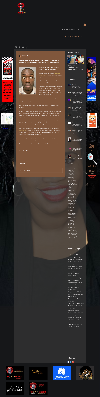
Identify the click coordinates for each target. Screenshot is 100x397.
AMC (74, 254)
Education (79, 291)
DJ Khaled (70, 287)
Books (69, 271)
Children (70, 280)
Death (75, 287)
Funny (69, 301)
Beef (69, 264)
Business (70, 275)
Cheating (79, 278)
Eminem (70, 294)
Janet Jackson (71, 319)
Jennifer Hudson (72, 324)
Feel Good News (72, 298)
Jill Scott (70, 326)
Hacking (81, 308)
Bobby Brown (79, 268)
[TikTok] (26, 47)
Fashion (75, 296)
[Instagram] (16, 47)
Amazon (70, 257)
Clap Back (80, 282)
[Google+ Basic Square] (73, 362)
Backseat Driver (79, 259)
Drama (74, 289)
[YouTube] (23, 47)
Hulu (82, 312)
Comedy (74, 284)
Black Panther (79, 266)
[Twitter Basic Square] (70, 362)
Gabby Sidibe (71, 303)
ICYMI (69, 315)
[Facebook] (19, 47)
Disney (79, 287)
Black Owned (71, 266)
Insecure (79, 315)
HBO (77, 308)
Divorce (70, 289)
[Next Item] (81, 59)
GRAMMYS (74, 301)
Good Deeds (79, 305)
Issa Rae (70, 317)
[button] (84, 24)
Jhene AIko (79, 324)
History (78, 312)
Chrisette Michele (72, 282)
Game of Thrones (80, 303)
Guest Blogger (71, 308)
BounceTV (74, 271)
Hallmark (77, 310)
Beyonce (73, 264)
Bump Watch (77, 273)
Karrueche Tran (72, 329)
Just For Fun (76, 326)
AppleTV (75, 257)
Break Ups (70, 273)
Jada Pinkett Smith (77, 317)
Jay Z (77, 319)
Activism (78, 254)
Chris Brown (76, 280)
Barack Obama (78, 261)
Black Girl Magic (80, 264)
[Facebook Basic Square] (68, 362)
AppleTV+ (80, 257)
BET (74, 259)
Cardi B (75, 275)
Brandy (79, 271)
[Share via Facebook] (19, 150)
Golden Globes (71, 305)
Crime (78, 284)
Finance (79, 298)
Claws (69, 284)
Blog (69, 268)
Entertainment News (78, 294)
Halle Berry (71, 310)
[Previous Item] (69, 59)
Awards (70, 259)
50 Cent (70, 254)
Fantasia (70, 296)
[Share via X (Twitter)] (23, 150)
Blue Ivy (73, 268)
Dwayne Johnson (72, 291)
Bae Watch (71, 261)
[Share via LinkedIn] (27, 150)
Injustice (74, 315)
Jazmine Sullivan (72, 322)
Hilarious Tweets (72, 312)
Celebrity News (72, 278)
